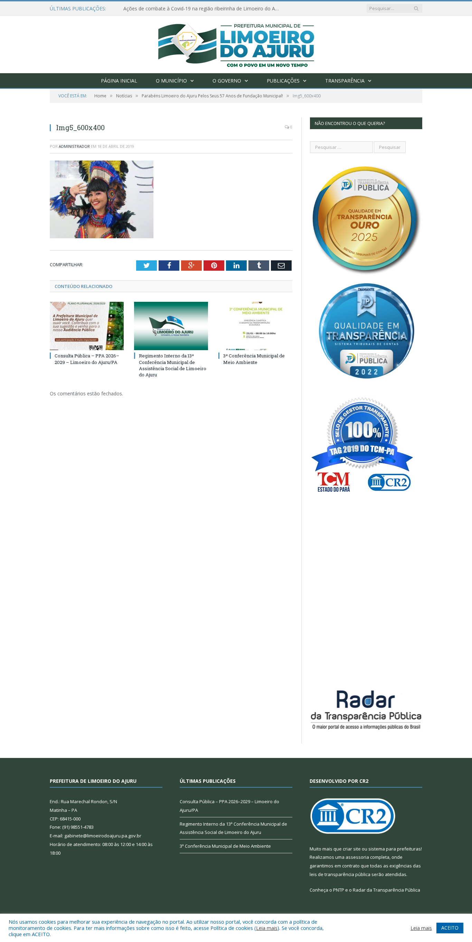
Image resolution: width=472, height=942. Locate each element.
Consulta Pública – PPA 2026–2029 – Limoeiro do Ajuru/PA (87, 359)
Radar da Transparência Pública (386, 890)
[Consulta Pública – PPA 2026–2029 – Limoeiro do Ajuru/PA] (87, 326)
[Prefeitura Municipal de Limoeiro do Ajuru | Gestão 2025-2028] (236, 43)
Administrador (74, 146)
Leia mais (266, 927)
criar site (352, 849)
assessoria (357, 857)
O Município (171, 80)
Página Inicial (119, 80)
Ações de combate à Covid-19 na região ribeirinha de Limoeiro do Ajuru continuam (202, 9)
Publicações (283, 80)
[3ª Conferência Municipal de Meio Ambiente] (255, 326)
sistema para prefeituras (394, 849)
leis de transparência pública (340, 874)
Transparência (345, 80)
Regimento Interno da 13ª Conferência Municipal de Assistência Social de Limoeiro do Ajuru (172, 365)
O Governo (227, 80)
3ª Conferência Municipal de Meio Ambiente (254, 359)
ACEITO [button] (450, 927)
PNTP (338, 890)
